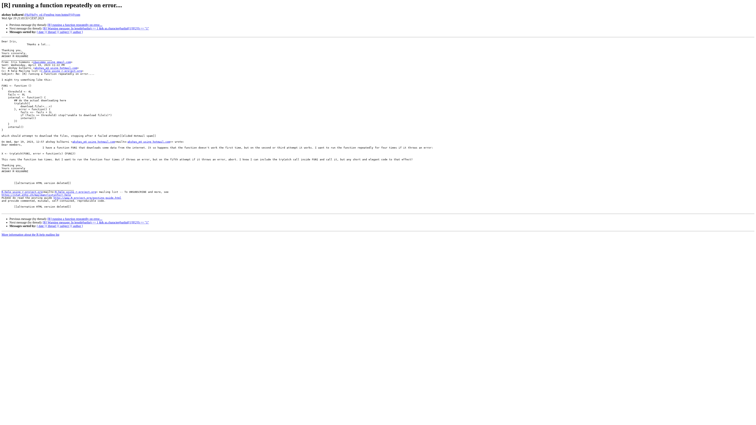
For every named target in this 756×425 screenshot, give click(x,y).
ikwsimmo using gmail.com (52, 62)
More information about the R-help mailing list (30, 234)
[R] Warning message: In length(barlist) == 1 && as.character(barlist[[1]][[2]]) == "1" (96, 28)
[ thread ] (51, 32)
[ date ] (41, 32)
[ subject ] (64, 32)
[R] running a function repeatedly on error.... (74, 25)
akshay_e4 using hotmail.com (56, 68)
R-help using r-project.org (22, 191)
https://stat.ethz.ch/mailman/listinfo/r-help (36, 194)
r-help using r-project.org (61, 70)
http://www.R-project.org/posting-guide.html (87, 197)
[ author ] (77, 32)
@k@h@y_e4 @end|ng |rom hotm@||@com (52, 14)
